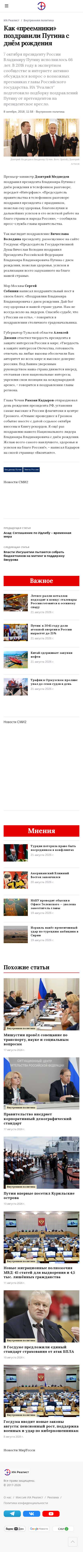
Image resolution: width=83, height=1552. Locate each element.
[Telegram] (12, 1515)
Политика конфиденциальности (26, 1503)
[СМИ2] (63, 1531)
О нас (7, 1497)
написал (26, 291)
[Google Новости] (39, 1531)
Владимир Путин (13, 469)
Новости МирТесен (19, 1450)
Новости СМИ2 (16, 482)
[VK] (31, 1516)
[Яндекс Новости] (15, 1531)
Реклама (53, 1497)
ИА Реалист (11, 20)
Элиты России (31, 469)
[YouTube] (51, 1516)
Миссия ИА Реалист (29, 1497)
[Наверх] (72, 1541)
